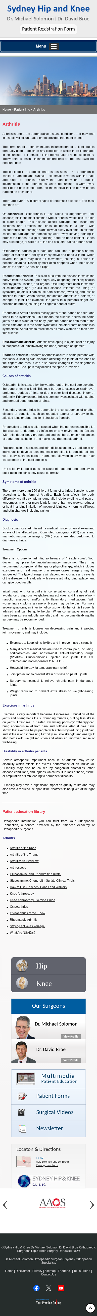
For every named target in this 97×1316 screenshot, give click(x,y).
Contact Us (48, 1274)
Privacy (37, 1271)
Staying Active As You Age (27, 926)
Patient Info (22, 109)
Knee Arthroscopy (22, 893)
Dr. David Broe (51, 1049)
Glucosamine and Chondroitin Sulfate (35, 874)
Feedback (64, 1271)
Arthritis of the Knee (23, 848)
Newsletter (49, 1129)
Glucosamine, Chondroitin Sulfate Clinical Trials (42, 880)
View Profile (70, 1036)
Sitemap (50, 1271)
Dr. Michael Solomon (56, 1024)
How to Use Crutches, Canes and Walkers (38, 887)
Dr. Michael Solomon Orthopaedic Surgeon (34, 1259)
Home (6, 109)
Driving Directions (47, 1165)
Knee (44, 983)
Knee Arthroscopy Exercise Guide (32, 900)
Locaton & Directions (38, 1149)
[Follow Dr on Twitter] (49, 1288)
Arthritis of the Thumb (24, 854)
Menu (41, 46)
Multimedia (59, 1078)
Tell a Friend (82, 1271)
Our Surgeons (48, 1006)
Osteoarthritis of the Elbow (27, 913)
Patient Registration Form (48, 29)
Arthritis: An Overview (24, 861)
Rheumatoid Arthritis (23, 919)
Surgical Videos (54, 1113)
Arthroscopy (18, 867)
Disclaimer (23, 1271)
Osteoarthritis (19, 906)
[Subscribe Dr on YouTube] (61, 1288)
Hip (41, 966)
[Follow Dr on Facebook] (36, 1288)
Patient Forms (53, 1096)
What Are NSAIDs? (22, 932)
